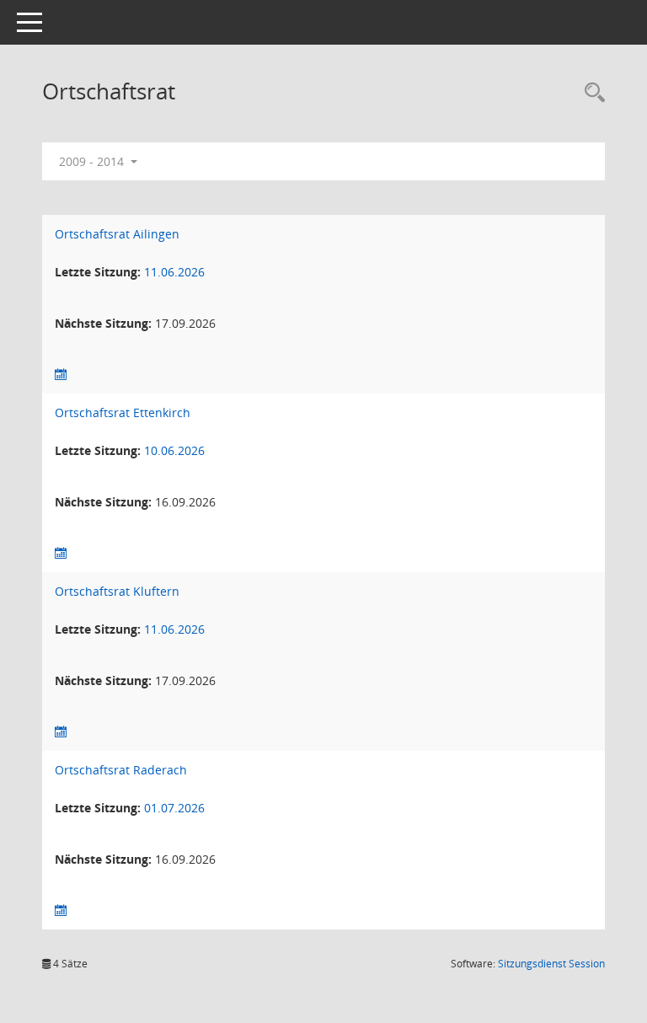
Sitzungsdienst (551, 963)
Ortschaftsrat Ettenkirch (122, 412)
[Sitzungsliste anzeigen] (61, 375)
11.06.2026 (174, 272)
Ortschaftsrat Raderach (121, 770)
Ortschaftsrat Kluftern (117, 591)
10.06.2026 (174, 450)
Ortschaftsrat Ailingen (117, 234)
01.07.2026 (174, 808)
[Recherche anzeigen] (590, 93)
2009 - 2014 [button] (93, 161)
